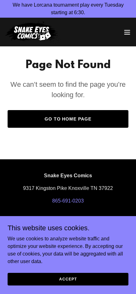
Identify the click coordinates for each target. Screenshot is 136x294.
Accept (68, 279)
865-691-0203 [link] (68, 200)
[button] (127, 32)
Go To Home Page (68, 118)
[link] (33, 32)
